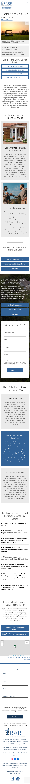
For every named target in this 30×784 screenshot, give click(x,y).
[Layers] (27, 642)
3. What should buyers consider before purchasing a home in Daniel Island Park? (14, 540)
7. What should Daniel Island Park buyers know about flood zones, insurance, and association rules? (14, 577)
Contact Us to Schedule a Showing (15, 628)
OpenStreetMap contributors (24, 655)
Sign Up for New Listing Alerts (14, 634)
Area (19, 725)
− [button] (2, 644)
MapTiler (15, 655)
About (24, 725)
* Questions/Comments (8, 696)
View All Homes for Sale (15, 66)
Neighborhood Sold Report (15, 70)
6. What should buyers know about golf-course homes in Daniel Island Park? (14, 566)
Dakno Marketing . (15, 773)
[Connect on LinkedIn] (18, 759)
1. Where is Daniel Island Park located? (13, 524)
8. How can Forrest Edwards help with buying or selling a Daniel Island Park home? (14, 587)
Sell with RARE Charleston (15, 78)
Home (6, 723)
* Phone (4, 681)
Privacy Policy (23, 765)
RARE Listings (21, 723)
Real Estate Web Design (13, 771)
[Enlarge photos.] (27, 23)
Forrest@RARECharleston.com (17, 749)
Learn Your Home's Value (15, 74)
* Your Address (9, 332)
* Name (6, 347)
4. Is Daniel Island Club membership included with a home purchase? (14, 550)
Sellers (13, 725)
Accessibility (15, 767)
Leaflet (10, 655)
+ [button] (2, 642)
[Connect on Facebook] (15, 759)
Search (12, 723)
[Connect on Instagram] (12, 759)
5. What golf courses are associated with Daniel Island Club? (14, 558)
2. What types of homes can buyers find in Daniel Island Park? (14, 532)
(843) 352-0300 (7, 8)
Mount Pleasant (6, 20)
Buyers (5, 725)
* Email (6, 354)
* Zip (5, 339)
